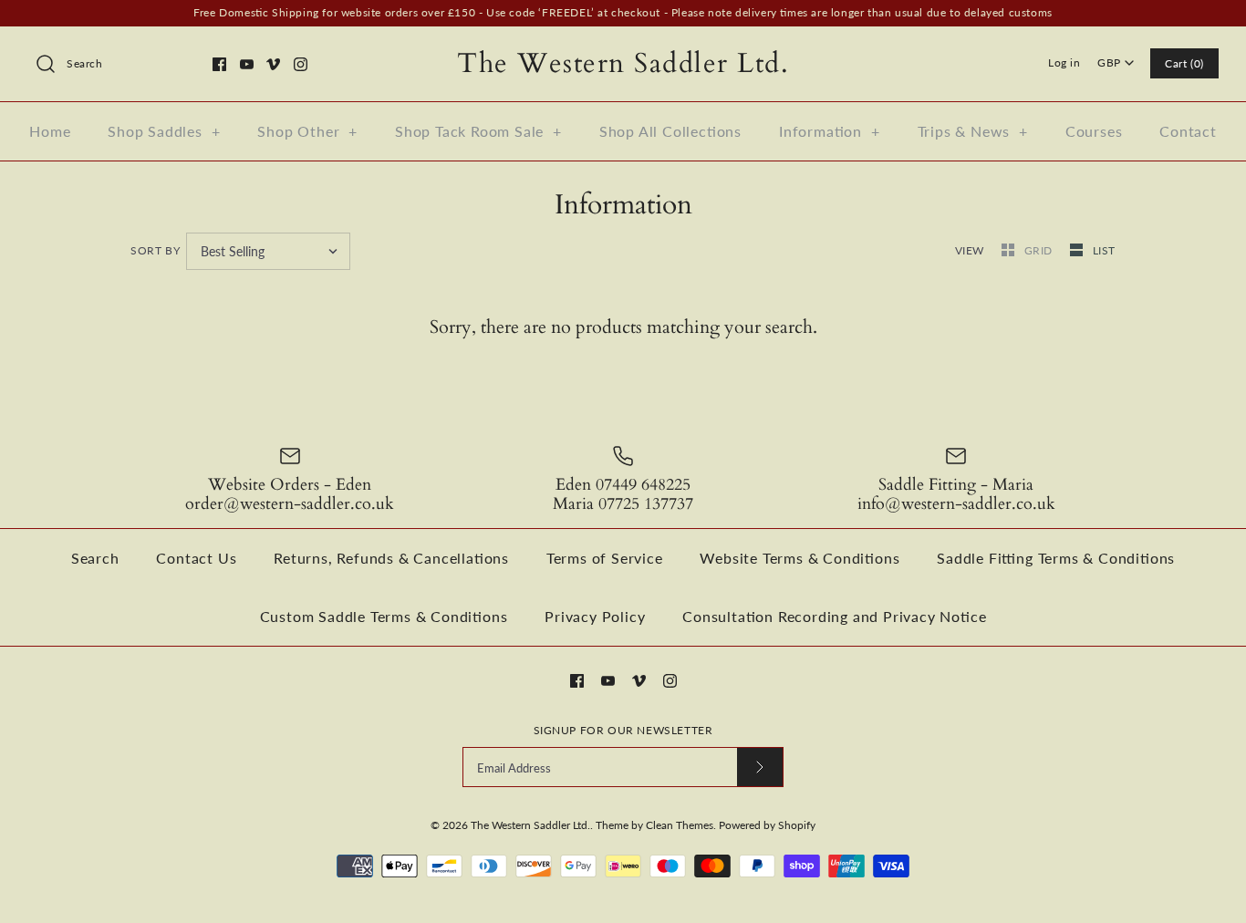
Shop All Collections (670, 131)
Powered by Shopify (767, 825)
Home (49, 131)
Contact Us (196, 557)
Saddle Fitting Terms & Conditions (1056, 557)
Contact (1188, 131)
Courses (1094, 131)
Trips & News (973, 131)
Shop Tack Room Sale (478, 131)
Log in (1064, 62)
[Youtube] (247, 64)
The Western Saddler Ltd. (530, 825)
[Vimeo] (273, 64)
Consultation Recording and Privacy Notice (834, 616)
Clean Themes (679, 825)
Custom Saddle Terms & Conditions (384, 616)
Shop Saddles (164, 131)
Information (829, 131)
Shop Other (307, 131)
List (1104, 250)
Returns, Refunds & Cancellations (391, 557)
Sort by (155, 250)
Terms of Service (604, 557)
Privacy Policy (595, 616)
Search (95, 557)
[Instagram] (300, 64)
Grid (1040, 250)
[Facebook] (219, 64)
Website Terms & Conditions (799, 557)
